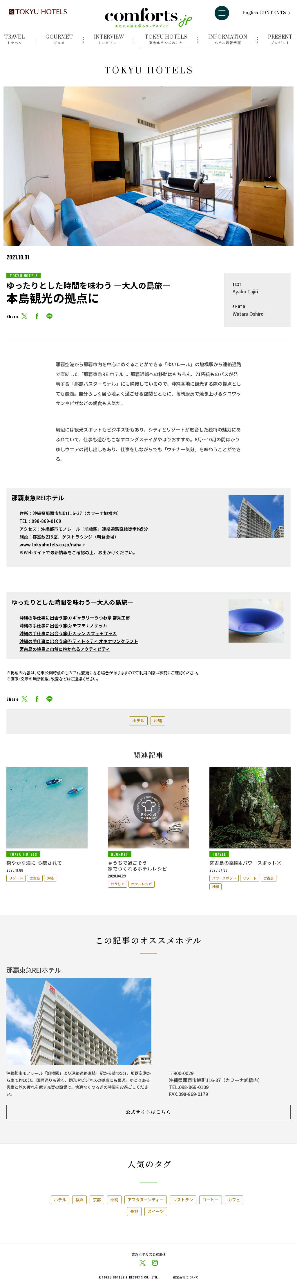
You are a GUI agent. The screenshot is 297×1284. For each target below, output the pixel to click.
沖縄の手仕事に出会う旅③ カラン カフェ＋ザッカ (68, 633)
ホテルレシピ (141, 883)
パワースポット (224, 877)
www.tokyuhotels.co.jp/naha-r (52, 544)
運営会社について (185, 1277)
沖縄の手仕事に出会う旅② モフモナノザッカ (63, 625)
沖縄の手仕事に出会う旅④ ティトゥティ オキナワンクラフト (78, 641)
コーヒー (210, 1199)
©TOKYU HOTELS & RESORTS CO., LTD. (128, 1277)
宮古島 (35, 877)
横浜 (79, 1199)
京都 (97, 1199)
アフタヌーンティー (146, 1199)
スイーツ (156, 1211)
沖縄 (158, 720)
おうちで (117, 883)
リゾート (16, 877)
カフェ (234, 1199)
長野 (134, 1211)
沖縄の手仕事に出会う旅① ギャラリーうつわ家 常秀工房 (74, 618)
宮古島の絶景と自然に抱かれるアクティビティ (64, 649)
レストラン (183, 1199)
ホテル (138, 720)
